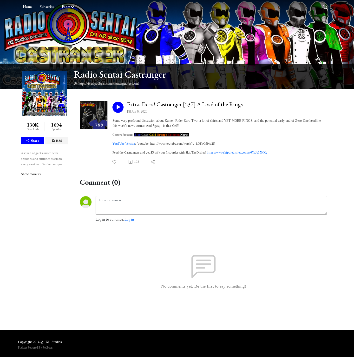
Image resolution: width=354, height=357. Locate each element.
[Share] (153, 161)
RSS (59, 140)
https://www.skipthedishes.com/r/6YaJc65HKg (237, 152)
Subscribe (47, 6)
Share (35, 140)
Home (28, 6)
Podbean (47, 347)
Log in (129, 219)
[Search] (325, 7)
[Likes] (115, 161)
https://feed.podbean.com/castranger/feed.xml (109, 83)
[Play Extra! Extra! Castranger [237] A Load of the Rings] (118, 107)
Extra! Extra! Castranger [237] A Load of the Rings (185, 104)
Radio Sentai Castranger (120, 74)
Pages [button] (66, 6)
